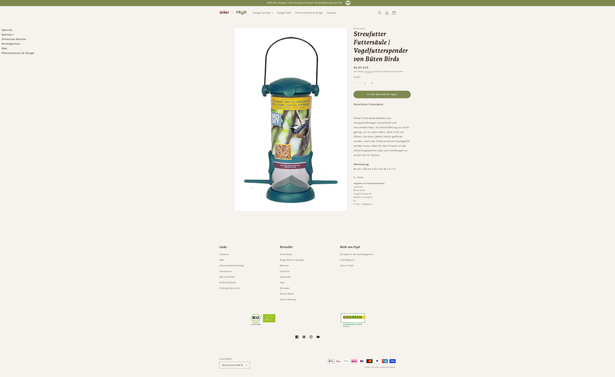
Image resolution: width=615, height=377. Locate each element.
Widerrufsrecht (227, 282)
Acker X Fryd (346, 265)
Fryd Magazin (347, 260)
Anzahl (357, 77)
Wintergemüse (11, 43)
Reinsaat (285, 288)
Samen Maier (287, 293)
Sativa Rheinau (288, 299)
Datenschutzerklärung (231, 265)
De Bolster (285, 277)
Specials (7, 29)
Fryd (282, 282)
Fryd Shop (375, 367)
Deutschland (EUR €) (232, 365)
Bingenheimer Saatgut (292, 260)
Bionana (284, 265)
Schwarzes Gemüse (14, 39)
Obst (4, 48)
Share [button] (360, 177)
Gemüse (8, 34)
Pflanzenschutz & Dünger (18, 52)
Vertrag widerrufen (229, 288)
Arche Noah (286, 254)
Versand (369, 71)
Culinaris (285, 271)
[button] (263, 12)
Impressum (225, 271)
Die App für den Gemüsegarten (356, 254)
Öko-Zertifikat (227, 277)
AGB (221, 260)
